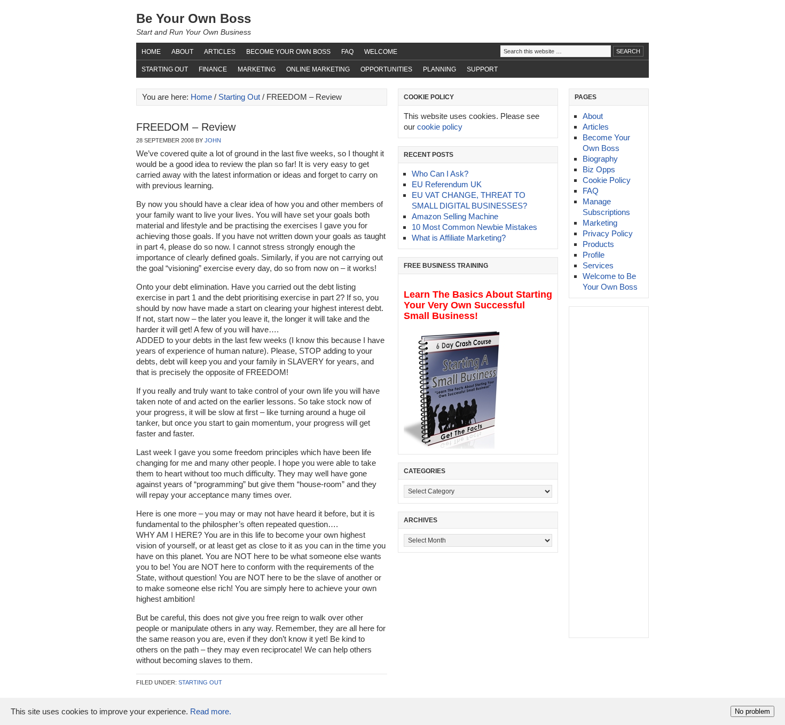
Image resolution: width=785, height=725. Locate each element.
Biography (600, 158)
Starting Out (165, 69)
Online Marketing (318, 69)
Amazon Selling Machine (455, 216)
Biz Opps (599, 169)
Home (151, 51)
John (213, 140)
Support (482, 69)
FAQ (347, 51)
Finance (213, 69)
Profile (594, 254)
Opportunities (386, 69)
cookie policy (439, 126)
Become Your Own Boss (288, 51)
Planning (439, 69)
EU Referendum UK (447, 184)
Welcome (380, 51)
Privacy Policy (608, 233)
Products (598, 244)
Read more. (210, 711)
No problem (752, 711)
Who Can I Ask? (440, 173)
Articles (220, 51)
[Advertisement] (607, 472)
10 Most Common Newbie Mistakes (474, 227)
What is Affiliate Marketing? (459, 237)
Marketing (257, 69)
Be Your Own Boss (193, 18)
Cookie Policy (607, 180)
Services (598, 265)
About (182, 51)
